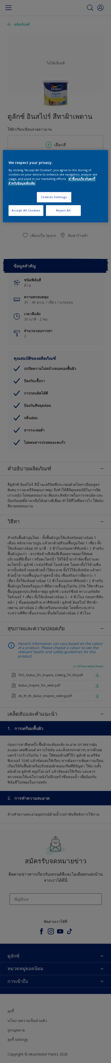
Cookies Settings (54, 197)
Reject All (63, 210)
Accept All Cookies (26, 210)
